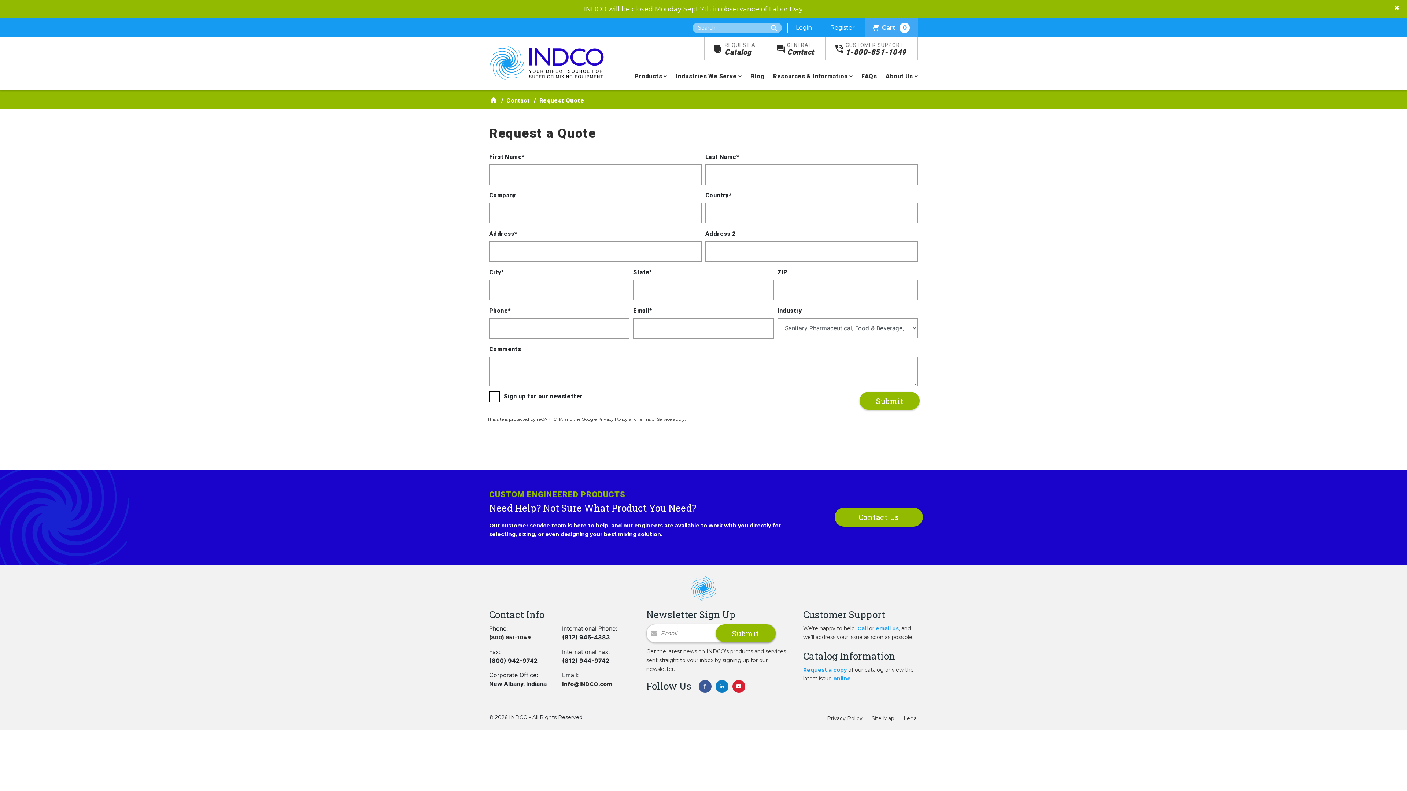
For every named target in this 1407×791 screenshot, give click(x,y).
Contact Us (878, 517)
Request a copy (825, 669)
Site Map (883, 718)
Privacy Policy (845, 718)
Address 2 (720, 233)
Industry (790, 310)
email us (887, 628)
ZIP (783, 272)
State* (642, 272)
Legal (911, 718)
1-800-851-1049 (876, 49)
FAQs (869, 76)
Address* (503, 233)
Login (804, 27)
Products (648, 76)
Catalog (740, 49)
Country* (718, 195)
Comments (505, 349)
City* (496, 272)
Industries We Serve (706, 76)
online (842, 678)
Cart (894, 27)
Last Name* (722, 156)
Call (862, 628)
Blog (757, 76)
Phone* (499, 310)
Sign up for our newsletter (543, 396)
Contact (800, 49)
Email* (642, 310)
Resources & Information (810, 76)
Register (842, 27)
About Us (899, 76)
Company (502, 195)
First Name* (506, 156)
